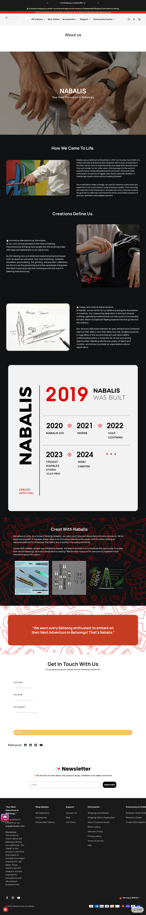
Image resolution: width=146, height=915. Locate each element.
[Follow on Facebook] (7, 897)
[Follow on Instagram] (12, 897)
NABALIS (73, 91)
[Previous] (47, 3)
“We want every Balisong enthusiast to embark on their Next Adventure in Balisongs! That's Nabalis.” (73, 630)
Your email (18, 694)
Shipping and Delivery (98, 813)
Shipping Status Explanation (101, 817)
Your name (18, 682)
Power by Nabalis (27, 906)
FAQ (90, 845)
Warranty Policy (95, 831)
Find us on (14, 745)
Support (84, 19)
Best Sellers (54, 19)
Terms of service (95, 840)
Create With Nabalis (135, 822)
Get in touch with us (73, 664)
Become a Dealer (134, 817)
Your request (19, 706)
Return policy (94, 827)
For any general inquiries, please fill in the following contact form (73, 669)
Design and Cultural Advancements (96, 307)
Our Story (70, 822)
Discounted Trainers (45, 822)
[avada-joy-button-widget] (5, 909)
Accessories (68, 19)
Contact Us (71, 813)
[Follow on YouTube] (18, 897)
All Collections (42, 813)
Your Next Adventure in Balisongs (73, 97)
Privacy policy (94, 836)
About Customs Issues (98, 822)
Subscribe (109, 784)
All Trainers (37, 19)
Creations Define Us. (73, 213)
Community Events (102, 19)
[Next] (98, 3)
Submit (19, 732)
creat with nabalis (69, 529)
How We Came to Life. (73, 148)
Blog (68, 817)
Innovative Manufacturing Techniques (27, 240)
